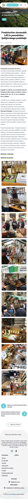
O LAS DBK (5, 460)
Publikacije (5, 475)
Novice (4, 458)
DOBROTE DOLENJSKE (7, 158)
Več (4, 19)
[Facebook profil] (16, 451)
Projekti (4, 470)
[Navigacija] (25, 5)
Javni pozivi (5, 465)
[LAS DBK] (4, 5)
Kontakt (4, 463)
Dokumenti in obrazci (7, 468)
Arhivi (17, 455)
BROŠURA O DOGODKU (7, 154)
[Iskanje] (21, 5)
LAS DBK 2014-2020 (13, 5)
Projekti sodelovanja (7, 473)
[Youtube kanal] (12, 451)
